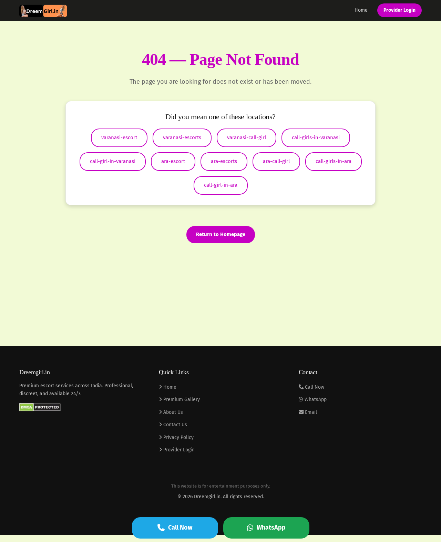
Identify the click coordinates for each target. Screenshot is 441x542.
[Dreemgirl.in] (43, 10)
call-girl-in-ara (220, 185)
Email (310, 412)
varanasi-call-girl (246, 137)
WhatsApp (315, 399)
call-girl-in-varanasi (112, 161)
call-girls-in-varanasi (316, 137)
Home (361, 10)
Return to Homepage (220, 234)
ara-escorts (224, 161)
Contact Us (174, 425)
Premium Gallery (181, 399)
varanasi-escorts (182, 137)
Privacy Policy (178, 437)
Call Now (314, 387)
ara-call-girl (276, 161)
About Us (172, 412)
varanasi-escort (119, 137)
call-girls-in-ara (333, 161)
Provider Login (399, 10)
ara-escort (173, 161)
